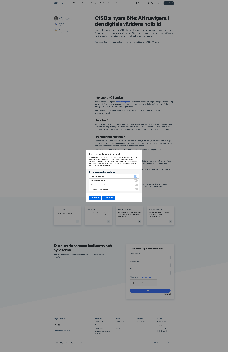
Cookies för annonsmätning (101, 189)
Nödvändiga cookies (98, 176)
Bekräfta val (95, 198)
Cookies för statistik (98, 185)
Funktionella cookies (98, 180)
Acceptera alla (108, 198)
